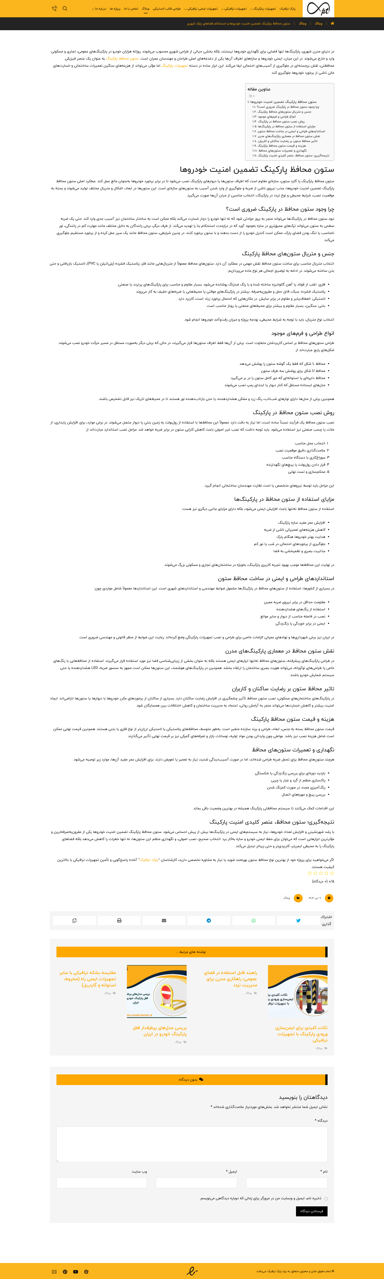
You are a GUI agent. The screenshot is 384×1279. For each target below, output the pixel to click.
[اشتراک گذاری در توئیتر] (298, 920)
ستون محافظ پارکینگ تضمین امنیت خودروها (283, 102)
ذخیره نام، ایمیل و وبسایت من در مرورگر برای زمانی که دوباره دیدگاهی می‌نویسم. (260, 1198)
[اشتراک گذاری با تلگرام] (209, 920)
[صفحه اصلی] (332, 24)
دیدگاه (321, 1120)
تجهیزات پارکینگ (175, 65)
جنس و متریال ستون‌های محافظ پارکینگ (284, 112)
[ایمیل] (54, 1271)
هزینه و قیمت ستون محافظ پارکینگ (282, 146)
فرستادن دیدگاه (311, 1211)
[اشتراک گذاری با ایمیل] (164, 920)
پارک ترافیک (149, 860)
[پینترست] (64, 1271)
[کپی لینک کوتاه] (74, 920)
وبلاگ (286, 898)
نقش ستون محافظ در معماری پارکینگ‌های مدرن (289, 136)
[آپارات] (86, 1271)
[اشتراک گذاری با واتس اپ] (253, 920)
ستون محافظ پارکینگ (122, 58)
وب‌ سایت (139, 1171)
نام (324, 1171)
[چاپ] (119, 920)
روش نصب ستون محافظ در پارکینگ (281, 122)
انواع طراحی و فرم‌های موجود (277, 117)
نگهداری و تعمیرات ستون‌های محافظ (282, 151)
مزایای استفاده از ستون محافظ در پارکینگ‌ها (286, 126)
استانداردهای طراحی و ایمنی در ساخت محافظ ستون (291, 131)
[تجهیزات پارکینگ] (318, 8)
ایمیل (231, 1171)
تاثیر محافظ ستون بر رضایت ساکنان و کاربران (288, 141)
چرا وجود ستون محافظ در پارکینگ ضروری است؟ (288, 107)
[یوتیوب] (75, 1271)
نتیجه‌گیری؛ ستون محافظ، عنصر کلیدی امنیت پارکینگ (294, 156)
